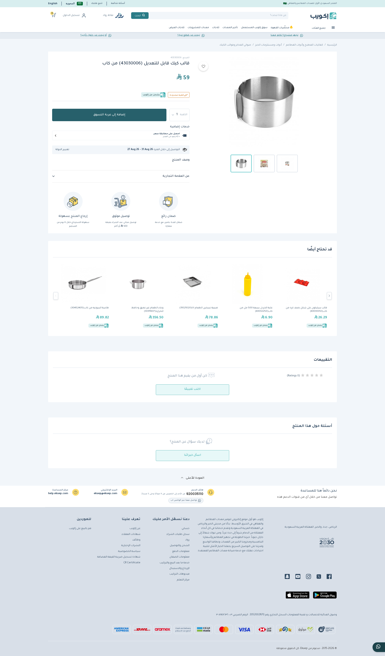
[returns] (73, 201)
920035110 (194, 494)
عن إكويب (135, 528)
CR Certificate (132, 563)
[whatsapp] (379, 647)
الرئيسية (332, 45)
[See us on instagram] (311, 577)
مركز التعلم (183, 580)
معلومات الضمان (179, 557)
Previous (55, 296)
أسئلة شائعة (118, 3)
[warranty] (168, 201)
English (52, 3)
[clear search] (150, 15)
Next (329, 296)
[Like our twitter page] (321, 577)
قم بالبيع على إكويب (80, 528)
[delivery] (120, 201)
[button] (74, 3)
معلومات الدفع (180, 551)
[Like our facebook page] (331, 577)
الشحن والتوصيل (179, 545)
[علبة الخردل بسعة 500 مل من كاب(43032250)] (247, 296)
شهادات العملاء (131, 534)
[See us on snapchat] (289, 577)
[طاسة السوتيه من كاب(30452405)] (83, 296)
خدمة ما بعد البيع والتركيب (174, 563)
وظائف (136, 540)
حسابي (185, 528)
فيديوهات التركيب (179, 574)
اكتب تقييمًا (192, 389)
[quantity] (179, 115)
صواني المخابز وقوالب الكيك (235, 45)
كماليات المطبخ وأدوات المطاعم (304, 45)
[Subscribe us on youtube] (300, 577)
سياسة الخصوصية (129, 551)
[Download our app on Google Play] (325, 596)
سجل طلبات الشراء (178, 534)
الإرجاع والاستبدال (179, 568)
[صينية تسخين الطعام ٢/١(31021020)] (192, 296)
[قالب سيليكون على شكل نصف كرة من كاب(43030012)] (302, 296)
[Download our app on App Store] (298, 596)
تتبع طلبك (96, 3)
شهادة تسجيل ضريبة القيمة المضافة (118, 557)
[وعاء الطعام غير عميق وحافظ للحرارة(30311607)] (138, 296)
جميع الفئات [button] (319, 28)
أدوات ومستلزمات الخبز (268, 45)
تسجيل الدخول (71, 15)
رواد (187, 540)
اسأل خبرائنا (192, 455)
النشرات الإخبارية (130, 545)
